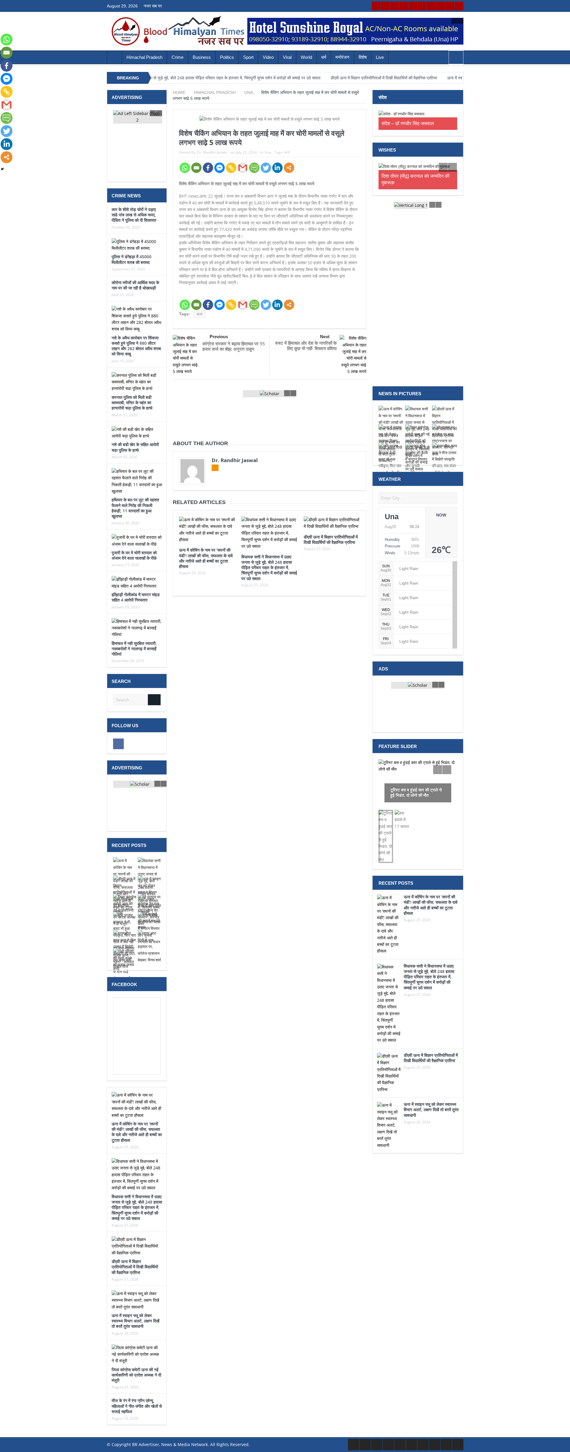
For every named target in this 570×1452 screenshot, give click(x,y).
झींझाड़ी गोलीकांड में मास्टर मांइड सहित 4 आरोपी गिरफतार (136, 597)
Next (325, 336)
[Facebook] (208, 168)
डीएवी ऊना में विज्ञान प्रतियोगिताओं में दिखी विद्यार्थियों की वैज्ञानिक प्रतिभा (338, 77)
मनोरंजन (342, 57)
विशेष (363, 57)
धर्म (323, 57)
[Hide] (2, 169)
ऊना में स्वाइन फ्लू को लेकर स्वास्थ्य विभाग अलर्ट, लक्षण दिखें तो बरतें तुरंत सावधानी (135, 1321)
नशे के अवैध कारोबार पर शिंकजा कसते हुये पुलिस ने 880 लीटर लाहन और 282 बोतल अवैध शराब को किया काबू (136, 346)
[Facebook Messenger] (219, 168)
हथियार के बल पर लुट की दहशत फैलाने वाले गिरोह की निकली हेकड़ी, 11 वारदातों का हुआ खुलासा (135, 508)
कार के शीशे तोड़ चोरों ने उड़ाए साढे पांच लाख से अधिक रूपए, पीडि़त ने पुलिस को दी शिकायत (134, 215)
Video (268, 57)
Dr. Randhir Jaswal (212, 152)
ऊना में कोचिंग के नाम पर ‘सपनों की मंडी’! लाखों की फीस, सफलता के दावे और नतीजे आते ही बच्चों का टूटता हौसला (206, 558)
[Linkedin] (277, 168)
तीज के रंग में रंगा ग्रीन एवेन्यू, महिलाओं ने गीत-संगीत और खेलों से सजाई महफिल (137, 1406)
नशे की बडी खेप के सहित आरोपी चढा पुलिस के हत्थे (135, 447)
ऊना (287, 152)
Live (380, 57)
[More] (289, 168)
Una (268, 152)
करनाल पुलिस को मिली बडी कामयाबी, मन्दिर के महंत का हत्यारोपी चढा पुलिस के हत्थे (132, 402)
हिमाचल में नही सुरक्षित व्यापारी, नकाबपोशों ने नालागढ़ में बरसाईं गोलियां (134, 648)
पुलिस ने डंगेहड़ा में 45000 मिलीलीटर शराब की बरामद (131, 259)
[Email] (196, 168)
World (306, 57)
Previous (219, 336)
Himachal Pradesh (144, 57)
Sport (248, 57)
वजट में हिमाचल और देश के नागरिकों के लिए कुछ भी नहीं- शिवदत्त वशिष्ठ (306, 345)
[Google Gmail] (243, 168)
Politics (227, 57)
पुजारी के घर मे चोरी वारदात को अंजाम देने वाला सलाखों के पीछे (134, 555)
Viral (287, 57)
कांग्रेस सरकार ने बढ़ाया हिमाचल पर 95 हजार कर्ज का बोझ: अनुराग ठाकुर (233, 346)
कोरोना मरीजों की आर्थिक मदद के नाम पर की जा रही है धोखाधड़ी (135, 285)
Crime (177, 57)
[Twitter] (266, 168)
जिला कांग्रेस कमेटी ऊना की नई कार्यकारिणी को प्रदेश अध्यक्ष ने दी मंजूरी (136, 1375)
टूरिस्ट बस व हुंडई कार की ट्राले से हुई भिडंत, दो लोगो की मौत (416, 786)
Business (202, 57)
